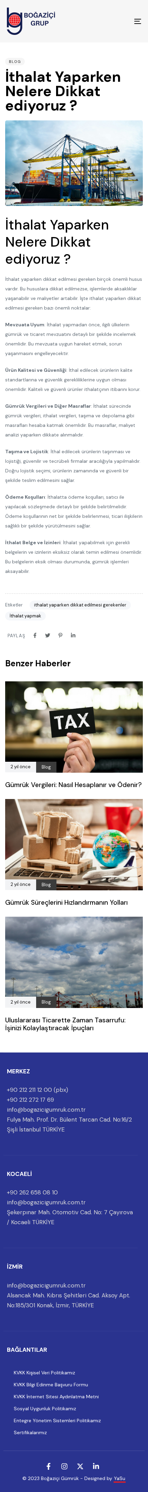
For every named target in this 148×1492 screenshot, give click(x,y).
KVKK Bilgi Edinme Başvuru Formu (51, 1385)
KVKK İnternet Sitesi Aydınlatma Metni (56, 1396)
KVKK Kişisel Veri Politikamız (44, 1373)
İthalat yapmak (25, 616)
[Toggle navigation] (118, 21)
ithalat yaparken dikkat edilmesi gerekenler (80, 605)
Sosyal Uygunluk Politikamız (45, 1408)
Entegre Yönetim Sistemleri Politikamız (57, 1420)
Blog (15, 61)
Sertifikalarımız (30, 1432)
